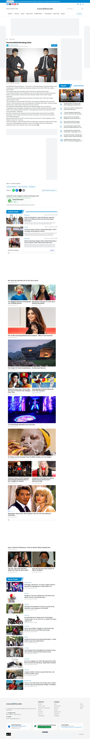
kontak (40, 710)
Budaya (26, 637)
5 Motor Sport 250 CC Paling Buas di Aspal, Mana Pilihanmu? (73, 108)
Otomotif (26, 615)
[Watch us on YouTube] (15, 4)
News (55, 704)
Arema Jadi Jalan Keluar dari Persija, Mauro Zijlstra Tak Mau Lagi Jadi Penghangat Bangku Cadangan (40, 683)
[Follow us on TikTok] (17, 4)
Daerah (10, 13)
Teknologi (26, 659)
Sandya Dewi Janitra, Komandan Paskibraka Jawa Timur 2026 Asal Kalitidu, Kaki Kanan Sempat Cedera (71, 99)
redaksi (40, 704)
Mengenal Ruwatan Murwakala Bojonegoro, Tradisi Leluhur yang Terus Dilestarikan (40, 640)
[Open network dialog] (78, 4)
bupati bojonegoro (12, 186)
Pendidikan (56, 715)
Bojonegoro (12, 39)
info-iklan (40, 712)
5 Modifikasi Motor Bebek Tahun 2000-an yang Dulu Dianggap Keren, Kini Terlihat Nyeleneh (73, 141)
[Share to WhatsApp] (13, 190)
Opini (81, 704)
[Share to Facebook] (16, 190)
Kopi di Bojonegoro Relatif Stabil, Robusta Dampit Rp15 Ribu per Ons (73, 126)
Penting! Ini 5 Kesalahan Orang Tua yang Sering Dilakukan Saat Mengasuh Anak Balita (39, 607)
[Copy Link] (23, 190)
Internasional (48, 13)
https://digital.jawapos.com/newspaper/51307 (72, 727)
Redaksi (26, 227)
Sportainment (27, 582)
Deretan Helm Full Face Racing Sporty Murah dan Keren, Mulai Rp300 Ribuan (71, 123)
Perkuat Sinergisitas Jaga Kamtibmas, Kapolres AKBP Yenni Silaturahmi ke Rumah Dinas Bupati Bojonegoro (39, 219)
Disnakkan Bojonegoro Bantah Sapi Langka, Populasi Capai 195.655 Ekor (73, 135)
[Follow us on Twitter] (10, 4)
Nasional (56, 708)
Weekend (56, 714)
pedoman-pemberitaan (44, 708)
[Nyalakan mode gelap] (83, 4)
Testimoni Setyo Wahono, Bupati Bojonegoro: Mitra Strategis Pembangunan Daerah (40, 230)
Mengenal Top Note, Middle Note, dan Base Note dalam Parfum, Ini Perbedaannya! (39, 596)
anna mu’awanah (22, 186)
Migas (81, 708)
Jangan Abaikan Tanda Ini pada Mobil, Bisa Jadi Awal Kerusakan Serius (39, 673)
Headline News (38, 13)
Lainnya (63, 13)
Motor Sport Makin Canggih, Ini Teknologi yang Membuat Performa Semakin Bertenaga (39, 629)
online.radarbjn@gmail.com (13, 718)
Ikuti (15, 202)
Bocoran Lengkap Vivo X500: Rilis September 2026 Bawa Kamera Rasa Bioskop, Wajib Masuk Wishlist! (40, 662)
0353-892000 (9, 714)
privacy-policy (41, 706)
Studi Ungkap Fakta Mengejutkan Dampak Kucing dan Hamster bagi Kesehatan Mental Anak (39, 651)
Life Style (26, 593)
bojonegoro (32, 186)
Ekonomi (17, 13)
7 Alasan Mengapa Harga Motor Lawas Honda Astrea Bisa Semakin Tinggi (72, 114)
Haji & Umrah (29, 13)
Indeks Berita (41, 715)
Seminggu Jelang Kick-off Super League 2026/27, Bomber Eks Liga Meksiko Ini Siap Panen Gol (39, 585)
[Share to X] (20, 190)
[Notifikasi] (80, 4)
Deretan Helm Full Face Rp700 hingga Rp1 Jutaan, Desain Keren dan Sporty (72, 118)
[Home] (6, 39)
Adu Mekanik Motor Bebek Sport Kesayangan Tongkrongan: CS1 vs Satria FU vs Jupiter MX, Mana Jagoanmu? (40, 619)
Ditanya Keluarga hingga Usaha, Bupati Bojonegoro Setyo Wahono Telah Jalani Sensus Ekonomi (40, 241)
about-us (40, 714)
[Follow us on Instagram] (12, 4)
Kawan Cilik (56, 13)
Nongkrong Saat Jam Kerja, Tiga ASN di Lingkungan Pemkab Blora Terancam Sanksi (72, 105)
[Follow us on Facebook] (7, 4)
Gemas (22, 13)
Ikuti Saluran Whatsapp (44, 727)
